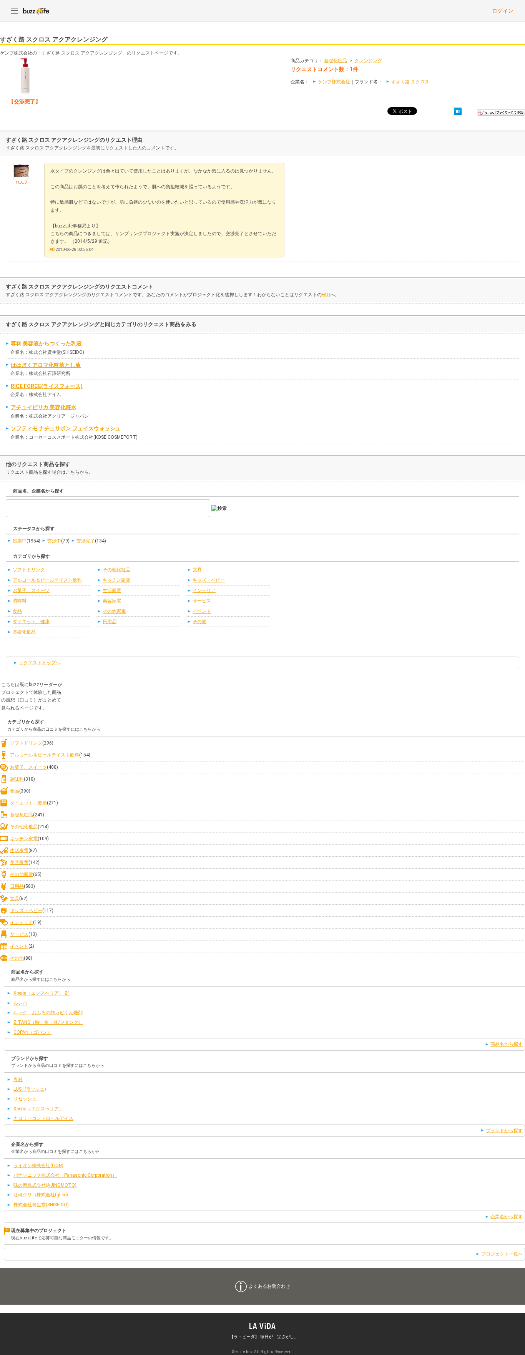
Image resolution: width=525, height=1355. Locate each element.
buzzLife (36, 11)
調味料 (20, 601)
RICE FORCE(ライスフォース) (47, 386)
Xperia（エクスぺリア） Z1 (41, 993)
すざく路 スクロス (410, 82)
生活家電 (112, 590)
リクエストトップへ (39, 662)
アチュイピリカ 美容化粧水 (43, 407)
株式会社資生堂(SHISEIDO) (41, 1204)
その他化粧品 (116, 569)
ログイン (502, 11)
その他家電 (114, 611)
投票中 (20, 541)
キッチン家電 (116, 580)
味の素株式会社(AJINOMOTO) (44, 1185)
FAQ (326, 294)
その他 (199, 621)
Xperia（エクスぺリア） (38, 1108)
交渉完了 (85, 541)
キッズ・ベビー (209, 580)
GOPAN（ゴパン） (32, 1032)
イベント (202, 611)
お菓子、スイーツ (31, 590)
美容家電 (112, 601)
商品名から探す (506, 1044)
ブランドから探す (504, 1130)
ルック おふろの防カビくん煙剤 (48, 1012)
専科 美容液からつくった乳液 (46, 343)
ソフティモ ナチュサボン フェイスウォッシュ (66, 428)
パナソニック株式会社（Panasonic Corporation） (65, 1175)
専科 (18, 1079)
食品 (17, 611)
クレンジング (368, 60)
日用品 (109, 621)
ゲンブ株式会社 (334, 82)
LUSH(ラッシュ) (29, 1089)
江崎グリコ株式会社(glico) (40, 1194)
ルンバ (20, 1003)
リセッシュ (25, 1098)
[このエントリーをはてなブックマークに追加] (458, 111)
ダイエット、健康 (31, 621)
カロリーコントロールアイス (43, 1118)
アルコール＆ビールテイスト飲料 (47, 580)
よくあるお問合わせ (269, 1286)
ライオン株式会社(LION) (38, 1165)
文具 (197, 569)
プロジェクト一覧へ (502, 1254)
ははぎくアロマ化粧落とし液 (46, 365)
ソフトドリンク (29, 569)
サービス (202, 601)
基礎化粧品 (335, 60)
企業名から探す (506, 1216)
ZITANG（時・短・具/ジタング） (48, 1022)
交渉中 (54, 541)
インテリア (204, 590)
